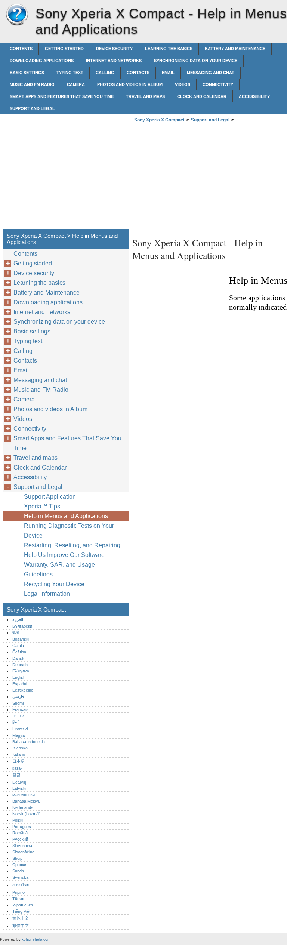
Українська (22, 905)
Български (22, 626)
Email (168, 72)
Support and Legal (32, 108)
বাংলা (15, 632)
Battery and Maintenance (235, 48)
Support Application (50, 496)
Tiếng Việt (21, 911)
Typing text (69, 72)
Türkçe (18, 898)
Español (19, 683)
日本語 (18, 761)
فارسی (18, 696)
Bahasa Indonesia (28, 741)
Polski (17, 820)
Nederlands (22, 807)
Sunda (18, 871)
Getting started (64, 48)
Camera (76, 84)
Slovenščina (23, 852)
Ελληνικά (20, 671)
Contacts (138, 72)
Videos (182, 84)
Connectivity (218, 84)
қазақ (17, 768)
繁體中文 (20, 925)
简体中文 (20, 918)
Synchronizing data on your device (195, 60)
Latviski (19, 788)
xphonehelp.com (36, 939)
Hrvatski (20, 729)
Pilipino (18, 892)
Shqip (17, 858)
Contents (21, 48)
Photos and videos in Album (130, 84)
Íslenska (20, 748)
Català (18, 645)
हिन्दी (15, 722)
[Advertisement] (195, 178)
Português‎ (21, 826)
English (18, 677)
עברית (18, 716)
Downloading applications (42, 60)
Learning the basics (168, 48)
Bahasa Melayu (26, 801)
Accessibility (254, 96)
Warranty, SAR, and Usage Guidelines (59, 569)
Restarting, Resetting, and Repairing (72, 545)
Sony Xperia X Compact (17, 15)
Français (20, 709)
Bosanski (20, 639)
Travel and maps (145, 96)
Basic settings (27, 72)
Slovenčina (22, 845)
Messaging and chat (210, 72)
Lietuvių (19, 782)
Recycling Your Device (54, 584)
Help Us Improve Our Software (64, 555)
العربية (17, 619)
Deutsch (20, 664)
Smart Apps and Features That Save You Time (62, 96)
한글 (16, 775)
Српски (19, 864)
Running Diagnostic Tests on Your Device (69, 531)
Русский (20, 839)
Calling (105, 72)
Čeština (19, 652)
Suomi (18, 703)
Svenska (20, 877)
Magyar (19, 735)
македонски (23, 794)
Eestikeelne (22, 690)
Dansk (18, 658)
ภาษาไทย (21, 885)
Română (20, 833)
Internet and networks (114, 60)
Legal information (47, 594)
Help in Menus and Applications (66, 516)
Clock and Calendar (201, 96)
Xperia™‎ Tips (42, 506)
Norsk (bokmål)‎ (26, 814)
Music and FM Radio (32, 84)
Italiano (18, 754)
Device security (114, 48)
